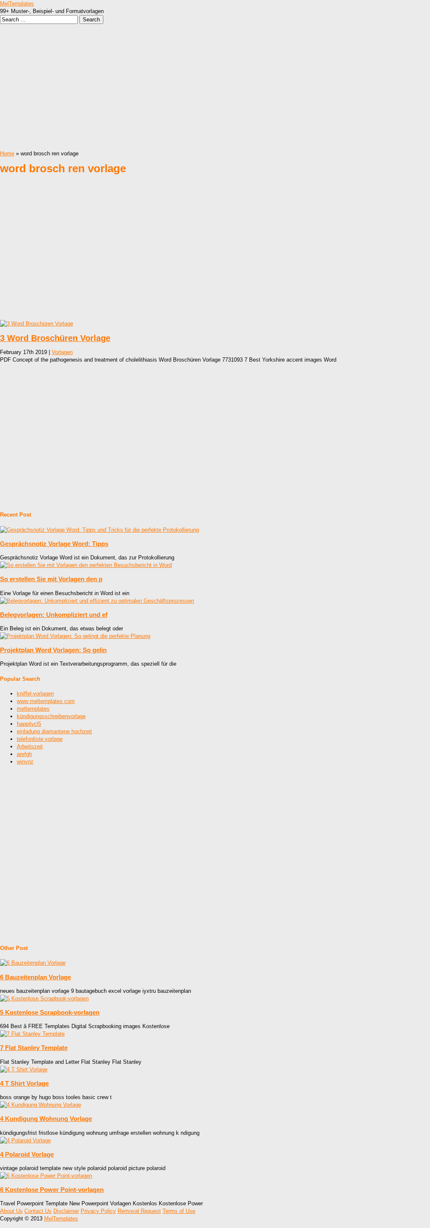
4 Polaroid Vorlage (27, 1154)
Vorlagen (62, 352)
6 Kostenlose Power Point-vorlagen (52, 1189)
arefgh (24, 754)
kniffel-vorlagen (35, 693)
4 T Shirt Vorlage (24, 1083)
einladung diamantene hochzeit (54, 731)
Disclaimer (66, 1211)
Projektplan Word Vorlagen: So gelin (53, 649)
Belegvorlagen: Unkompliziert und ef (54, 614)
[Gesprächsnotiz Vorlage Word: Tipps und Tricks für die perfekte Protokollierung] (99, 530)
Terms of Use (179, 1211)
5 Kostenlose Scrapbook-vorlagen (50, 1012)
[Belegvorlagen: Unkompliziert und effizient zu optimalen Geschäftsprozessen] (97, 601)
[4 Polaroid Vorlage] (25, 1140)
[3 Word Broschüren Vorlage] (36, 323)
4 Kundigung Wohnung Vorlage (46, 1118)
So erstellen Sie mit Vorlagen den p (51, 579)
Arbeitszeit (30, 746)
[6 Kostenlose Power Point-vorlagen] (46, 1176)
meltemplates (33, 709)
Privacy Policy (98, 1211)
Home (7, 153)
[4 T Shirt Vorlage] (23, 1069)
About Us (11, 1211)
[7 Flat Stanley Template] (32, 1034)
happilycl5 (29, 724)
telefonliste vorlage (40, 739)
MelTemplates (17, 3)
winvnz (25, 761)
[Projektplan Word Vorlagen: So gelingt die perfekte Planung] (75, 636)
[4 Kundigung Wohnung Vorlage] (40, 1105)
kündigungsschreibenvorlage (51, 716)
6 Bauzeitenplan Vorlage (35, 977)
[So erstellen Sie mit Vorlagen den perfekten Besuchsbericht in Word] (86, 565)
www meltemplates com (46, 701)
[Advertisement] (215, 87)
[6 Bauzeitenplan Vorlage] (33, 963)
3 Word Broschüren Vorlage (55, 338)
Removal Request (139, 1211)
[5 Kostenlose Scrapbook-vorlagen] (44, 998)
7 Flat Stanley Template (34, 1047)
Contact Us (38, 1211)
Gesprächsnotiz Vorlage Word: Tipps (54, 543)
